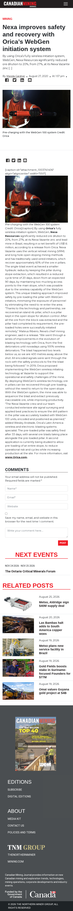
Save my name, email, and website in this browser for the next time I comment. (31, 519)
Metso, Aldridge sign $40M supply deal (54, 604)
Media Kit (14, 818)
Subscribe (15, 789)
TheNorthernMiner (21, 854)
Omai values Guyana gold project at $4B (54, 691)
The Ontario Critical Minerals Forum (30, 571)
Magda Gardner (15, 76)
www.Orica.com (16, 457)
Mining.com (16, 861)
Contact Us (16, 825)
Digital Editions (19, 796)
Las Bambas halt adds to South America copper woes (51, 628)
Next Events (36, 554)
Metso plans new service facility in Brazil (51, 649)
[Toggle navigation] (65, 4)
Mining (7, 18)
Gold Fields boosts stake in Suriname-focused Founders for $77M (54, 672)
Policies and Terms (21, 832)
